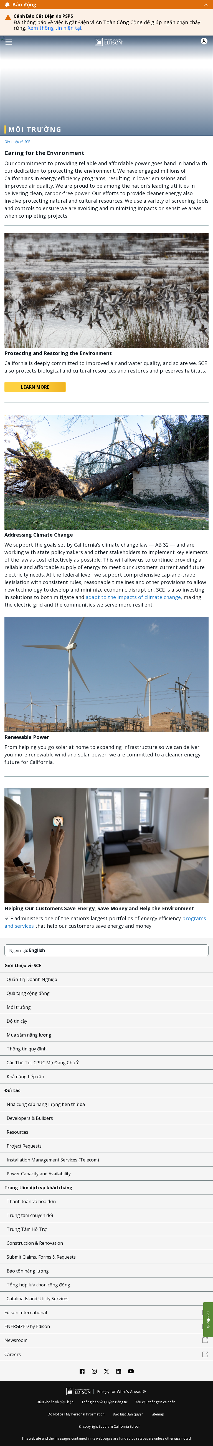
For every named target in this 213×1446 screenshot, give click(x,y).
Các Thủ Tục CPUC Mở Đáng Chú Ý (43, 1063)
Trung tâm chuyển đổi (30, 1215)
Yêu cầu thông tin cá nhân (155, 1402)
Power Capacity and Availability (39, 1174)
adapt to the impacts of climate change (133, 597)
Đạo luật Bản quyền (128, 1414)
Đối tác (12, 1090)
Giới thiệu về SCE (17, 141)
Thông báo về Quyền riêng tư (104, 1402)
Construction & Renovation (35, 1243)
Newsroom (15, 1340)
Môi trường (19, 1007)
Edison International (25, 1312)
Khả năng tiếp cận (25, 1076)
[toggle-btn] (122, 4)
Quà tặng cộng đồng (28, 993)
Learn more (35, 387)
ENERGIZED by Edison (27, 1326)
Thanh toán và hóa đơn (31, 1201)
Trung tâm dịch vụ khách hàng (38, 1188)
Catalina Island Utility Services (38, 1299)
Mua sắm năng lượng (29, 1035)
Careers (12, 1354)
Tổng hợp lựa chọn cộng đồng (38, 1285)
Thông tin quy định (27, 1049)
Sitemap (157, 1414)
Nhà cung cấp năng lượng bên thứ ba (46, 1104)
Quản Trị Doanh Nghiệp (32, 979)
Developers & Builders (30, 1118)
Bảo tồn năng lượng (28, 1271)
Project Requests (24, 1146)
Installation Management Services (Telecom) (53, 1160)
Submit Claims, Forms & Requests (41, 1257)
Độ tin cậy (17, 1021)
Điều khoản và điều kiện (55, 1402)
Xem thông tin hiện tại (54, 27)
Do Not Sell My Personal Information (76, 1414)
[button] (8, 42)
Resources (17, 1132)
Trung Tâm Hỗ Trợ (27, 1229)
